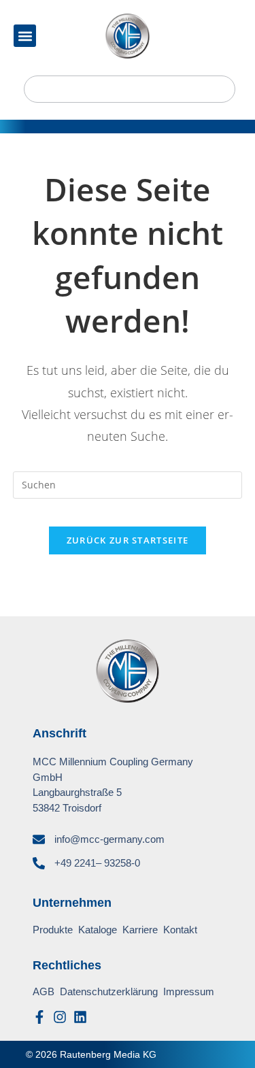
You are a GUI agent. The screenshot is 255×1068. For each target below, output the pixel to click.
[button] (25, 35)
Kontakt (180, 929)
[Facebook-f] (39, 1017)
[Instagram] (60, 1017)
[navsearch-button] (129, 89)
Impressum (188, 991)
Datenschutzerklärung (109, 991)
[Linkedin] (80, 1017)
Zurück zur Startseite (127, 540)
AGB (43, 991)
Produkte (53, 929)
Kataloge (97, 929)
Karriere (140, 929)
